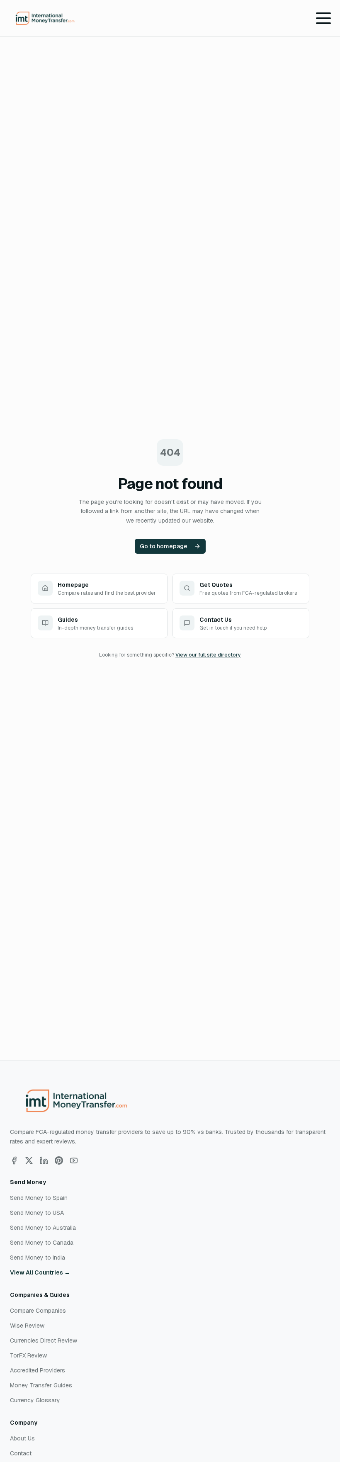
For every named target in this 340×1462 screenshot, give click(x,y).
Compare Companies (38, 1310)
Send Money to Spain (39, 1198)
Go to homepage (163, 546)
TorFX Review (28, 1355)
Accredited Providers (37, 1370)
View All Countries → (40, 1272)
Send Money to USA (37, 1212)
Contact (21, 1453)
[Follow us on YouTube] (74, 1160)
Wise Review (27, 1325)
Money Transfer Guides (41, 1385)
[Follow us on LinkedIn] (44, 1160)
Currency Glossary (35, 1400)
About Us (22, 1438)
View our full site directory (208, 655)
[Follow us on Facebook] (14, 1160)
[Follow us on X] (29, 1160)
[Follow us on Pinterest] (59, 1160)
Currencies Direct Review (43, 1340)
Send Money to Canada (41, 1242)
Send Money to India (37, 1257)
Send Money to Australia (43, 1227)
